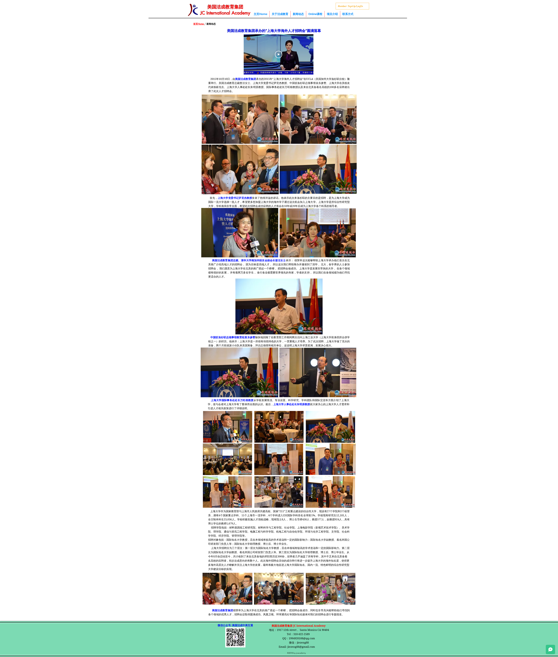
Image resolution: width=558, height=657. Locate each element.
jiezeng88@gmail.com (301, 646)
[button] (298, 14)
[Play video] (278, 54)
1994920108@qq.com (302, 638)
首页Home (198, 23)
